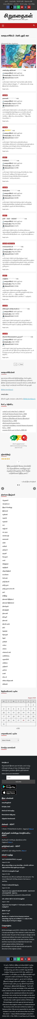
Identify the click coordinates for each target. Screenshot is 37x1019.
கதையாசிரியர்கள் (8, 4)
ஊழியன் (5, 528)
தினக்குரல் (6, 606)
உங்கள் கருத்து (23, 4)
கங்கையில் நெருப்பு (13, 885)
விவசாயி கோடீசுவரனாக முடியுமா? (18, 337)
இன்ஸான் (5, 511)
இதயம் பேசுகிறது (7, 507)
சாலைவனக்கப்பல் (13, 246)
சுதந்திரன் (5, 567)
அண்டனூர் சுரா (17, 73)
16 (33, 712)
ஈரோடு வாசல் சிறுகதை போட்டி (11, 423)
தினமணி (10, 65)
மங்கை (4, 648)
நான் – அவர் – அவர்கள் (15, 218)
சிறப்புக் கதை (11, 243)
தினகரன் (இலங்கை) (8, 603)
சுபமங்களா (6, 574)
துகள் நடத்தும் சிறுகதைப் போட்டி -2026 (14, 416)
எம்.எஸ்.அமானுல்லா (19, 898)
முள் (9, 910)
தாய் (4, 592)
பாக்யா (4, 645)
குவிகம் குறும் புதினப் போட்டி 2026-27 (14, 411)
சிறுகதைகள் (18, 16)
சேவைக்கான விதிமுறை (8, 814)
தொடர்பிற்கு (31, 4)
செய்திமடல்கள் (6, 806)
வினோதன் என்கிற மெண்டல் (16, 309)
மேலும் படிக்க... (6, 89)
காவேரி (5, 546)
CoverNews (22, 1016)
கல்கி (4, 542)
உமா (4, 525)
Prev (2, 488)
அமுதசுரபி (5, 500)
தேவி (4, 638)
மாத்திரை (10, 278)
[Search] (34, 25)
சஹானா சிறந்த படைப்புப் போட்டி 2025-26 (15, 430)
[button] (3, 25)
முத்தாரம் (5, 666)
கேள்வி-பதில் (20, 1)
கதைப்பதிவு (12, 1)
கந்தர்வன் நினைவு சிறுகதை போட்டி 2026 (15, 414)
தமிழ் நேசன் (6, 581)
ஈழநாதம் (5, 521)
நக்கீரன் (5, 641)
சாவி (4, 560)
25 (8, 720)
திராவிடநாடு (6, 624)
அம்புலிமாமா (6, 504)
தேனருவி (5, 634)
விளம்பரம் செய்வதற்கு (8, 810)
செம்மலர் (5, 578)
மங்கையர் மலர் (7, 652)
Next (21, 364)
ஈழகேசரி (5, 514)
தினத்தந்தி (6, 610)
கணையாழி (6, 535)
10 (3, 712)
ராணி (4, 673)
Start (17, 484)
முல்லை (5, 670)
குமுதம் (5, 553)
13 (18, 712)
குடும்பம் (5, 65)
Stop (19, 484)
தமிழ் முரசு (5, 585)
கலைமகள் (5, 539)
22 (28, 716)
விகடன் (5, 677)
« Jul (18, 728)
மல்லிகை (5, 663)
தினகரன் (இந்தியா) (8, 599)
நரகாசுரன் (11, 98)
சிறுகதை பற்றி (28, 1)
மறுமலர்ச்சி (6, 659)
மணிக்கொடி (6, 656)
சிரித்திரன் (5, 564)
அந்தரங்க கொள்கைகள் (8, 818)
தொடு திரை (11, 190)
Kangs (4, 885)
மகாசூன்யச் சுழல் (14, 871)
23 (33, 716)
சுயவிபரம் (16, 4)
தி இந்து (5, 595)
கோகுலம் (5, 557)
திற (9, 130)
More (31, 829)
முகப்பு (6, 1)
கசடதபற (5, 532)
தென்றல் (5, 631)
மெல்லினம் (11, 160)
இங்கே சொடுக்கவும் (7, 389)
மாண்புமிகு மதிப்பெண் (14, 70)
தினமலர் (5, 620)
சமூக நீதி (5, 95)
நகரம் (20, 859)
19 (13, 716)
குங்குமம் (5, 550)
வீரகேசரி (5, 684)
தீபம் (4, 627)
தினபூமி (5, 617)
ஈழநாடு (5, 518)
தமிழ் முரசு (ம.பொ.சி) (8, 588)
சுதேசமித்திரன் (7, 571)
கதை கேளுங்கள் (6, 802)
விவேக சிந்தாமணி (8, 680)
